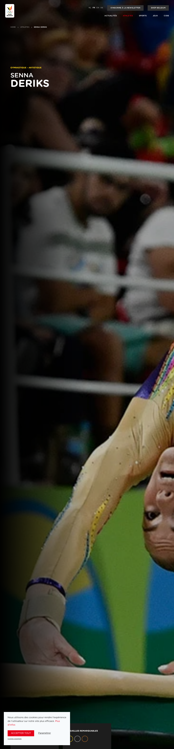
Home (13, 27)
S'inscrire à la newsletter (125, 8)
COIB (166, 16)
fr (94, 8)
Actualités (110, 16)
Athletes (128, 16)
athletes (24, 27)
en (97, 8)
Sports (143, 16)
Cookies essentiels (15, 739)
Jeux (155, 16)
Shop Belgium (158, 8)
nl (90, 8)
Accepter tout (21, 733)
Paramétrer (44, 733)
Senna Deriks (40, 27)
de (102, 8)
